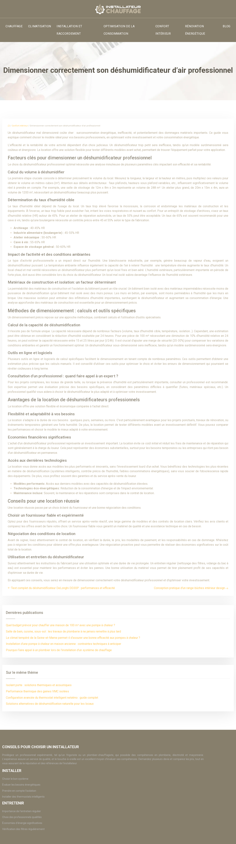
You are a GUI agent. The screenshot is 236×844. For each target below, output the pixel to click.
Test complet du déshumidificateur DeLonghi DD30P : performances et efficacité (63, 588)
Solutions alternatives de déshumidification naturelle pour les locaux (50, 703)
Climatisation (39, 26)
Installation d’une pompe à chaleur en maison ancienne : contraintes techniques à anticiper (63, 644)
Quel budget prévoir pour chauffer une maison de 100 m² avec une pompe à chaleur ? (60, 625)
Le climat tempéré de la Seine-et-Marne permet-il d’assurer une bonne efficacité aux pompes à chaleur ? (73, 637)
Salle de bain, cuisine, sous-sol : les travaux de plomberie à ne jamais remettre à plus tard (63, 631)
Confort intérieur (163, 30)
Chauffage (14, 26)
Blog (226, 26)
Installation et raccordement (69, 30)
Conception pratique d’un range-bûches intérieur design (189, 588)
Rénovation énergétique (195, 30)
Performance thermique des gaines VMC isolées (37, 691)
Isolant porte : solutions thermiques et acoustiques (39, 685)
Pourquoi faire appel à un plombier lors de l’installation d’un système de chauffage (59, 650)
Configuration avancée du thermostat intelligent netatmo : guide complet (52, 697)
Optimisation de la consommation (119, 30)
